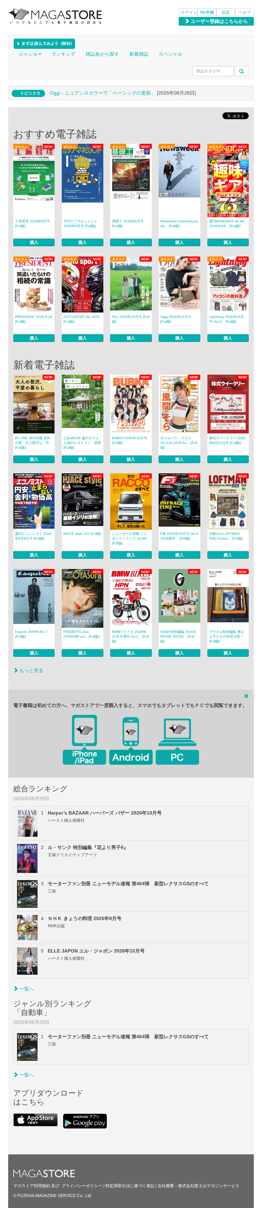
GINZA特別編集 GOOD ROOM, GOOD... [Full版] (178, 636)
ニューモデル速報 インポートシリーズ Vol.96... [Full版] (131, 538)
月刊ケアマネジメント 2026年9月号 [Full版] (80, 223)
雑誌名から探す (102, 54)
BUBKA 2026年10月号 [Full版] (129, 440)
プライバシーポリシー (81, 1185)
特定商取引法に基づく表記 (130, 1185)
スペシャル (171, 54)
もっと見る (30, 670)
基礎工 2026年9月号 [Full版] (128, 223)
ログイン (189, 12)
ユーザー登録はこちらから (218, 21)
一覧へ (26, 988)
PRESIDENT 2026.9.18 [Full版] (33, 319)
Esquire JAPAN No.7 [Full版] (31, 634)
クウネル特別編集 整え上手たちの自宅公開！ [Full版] (226, 636)
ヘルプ (244, 12)
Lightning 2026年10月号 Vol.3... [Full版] (226, 319)
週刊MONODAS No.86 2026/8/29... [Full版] (226, 223)
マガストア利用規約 (31, 1185)
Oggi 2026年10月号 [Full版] (175, 319)
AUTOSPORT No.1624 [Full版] (81, 319)
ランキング (63, 54)
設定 (226, 12)
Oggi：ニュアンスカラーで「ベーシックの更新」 (103, 93)
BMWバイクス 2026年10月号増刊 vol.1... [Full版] (130, 636)
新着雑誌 (138, 54)
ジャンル (28, 54)
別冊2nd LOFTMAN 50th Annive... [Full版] (226, 536)
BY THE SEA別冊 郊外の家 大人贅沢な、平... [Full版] (33, 442)
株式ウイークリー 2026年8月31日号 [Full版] (227, 440)
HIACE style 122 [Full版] (82, 534)
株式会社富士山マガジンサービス (208, 1185)
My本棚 (207, 12)
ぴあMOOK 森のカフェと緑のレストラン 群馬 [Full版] (82, 442)
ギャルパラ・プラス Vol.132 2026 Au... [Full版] (178, 442)
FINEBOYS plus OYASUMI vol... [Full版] (81, 634)
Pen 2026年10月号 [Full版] (130, 319)
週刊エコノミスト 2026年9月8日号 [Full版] (33, 536)
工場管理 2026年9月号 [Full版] (32, 223)
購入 (34, 242)
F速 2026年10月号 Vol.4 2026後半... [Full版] (179, 536)
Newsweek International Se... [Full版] (179, 223)
